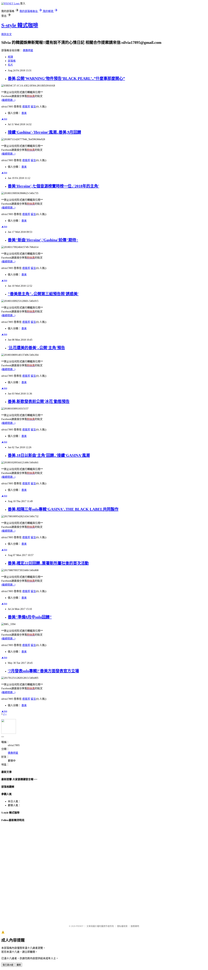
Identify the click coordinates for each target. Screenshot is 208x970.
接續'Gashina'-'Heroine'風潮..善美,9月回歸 (44, 132)
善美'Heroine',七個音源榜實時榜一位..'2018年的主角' (53, 186)
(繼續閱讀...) (8, 100)
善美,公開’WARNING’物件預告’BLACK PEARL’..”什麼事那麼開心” (66, 78)
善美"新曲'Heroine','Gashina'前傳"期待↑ (43, 240)
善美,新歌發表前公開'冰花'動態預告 (39, 401)
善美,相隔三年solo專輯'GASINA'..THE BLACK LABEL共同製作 (63, 509)
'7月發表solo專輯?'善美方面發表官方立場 (43, 671)
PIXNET (79, 926)
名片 (10, 64)
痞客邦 (26, 106)
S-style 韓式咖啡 (19, 25)
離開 (19, 965)
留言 (33, 106)
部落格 (12, 60)
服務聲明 (135, 926)
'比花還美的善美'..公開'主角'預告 (36, 348)
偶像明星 (28, 50)
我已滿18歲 (8, 965)
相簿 (10, 57)
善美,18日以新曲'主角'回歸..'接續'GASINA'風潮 (49, 455)
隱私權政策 (122, 926)
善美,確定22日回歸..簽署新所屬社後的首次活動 (48, 563)
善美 (24, 113)
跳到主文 (6, 34)
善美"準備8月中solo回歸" (30, 617)
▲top (4, 118)
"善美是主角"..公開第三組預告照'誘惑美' (43, 294)
